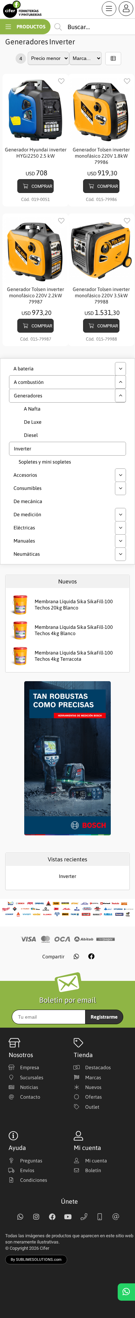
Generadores (26, 41)
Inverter (62, 41)
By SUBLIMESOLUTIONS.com (36, 1259)
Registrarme (104, 1017)
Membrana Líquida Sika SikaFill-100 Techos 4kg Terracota (74, 656)
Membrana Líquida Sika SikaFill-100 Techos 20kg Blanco (74, 605)
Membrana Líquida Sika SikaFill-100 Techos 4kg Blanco (74, 630)
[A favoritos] (61, 81)
